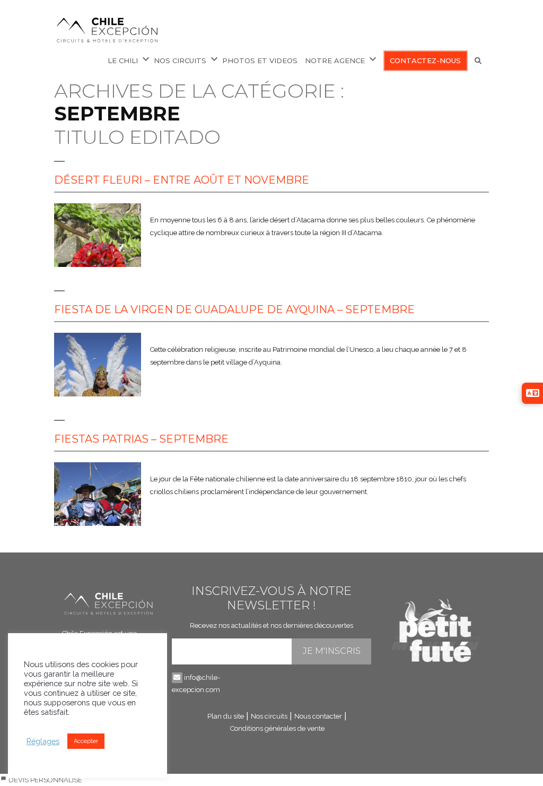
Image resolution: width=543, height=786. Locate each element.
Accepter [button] (86, 741)
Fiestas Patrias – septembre (141, 439)
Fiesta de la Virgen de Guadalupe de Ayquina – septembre (234, 309)
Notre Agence (335, 60)
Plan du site (225, 716)
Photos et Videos (259, 60)
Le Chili (123, 60)
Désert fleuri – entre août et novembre (181, 180)
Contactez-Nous (425, 60)
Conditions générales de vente (277, 728)
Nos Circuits (180, 60)
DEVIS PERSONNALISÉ (44, 780)
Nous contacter (318, 716)
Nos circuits (269, 716)
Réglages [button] (43, 741)
